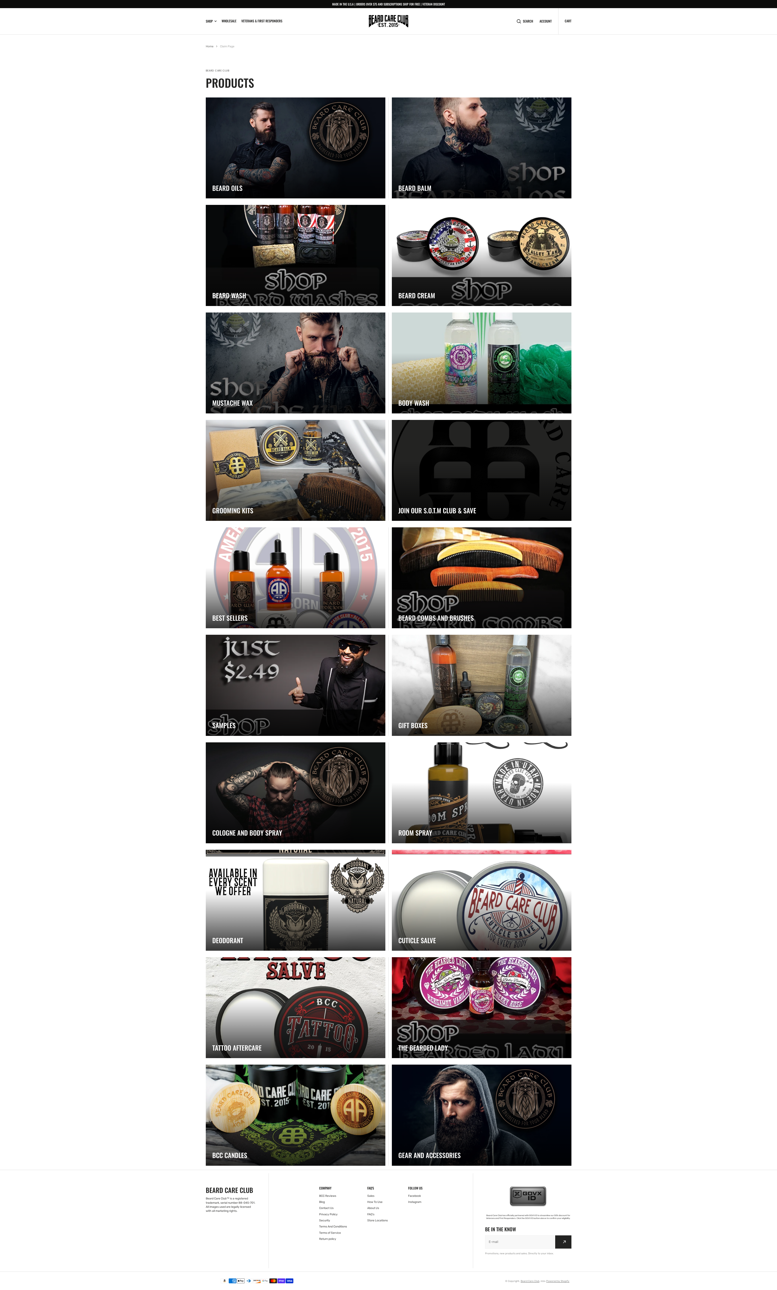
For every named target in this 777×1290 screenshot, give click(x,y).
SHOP (209, 21)
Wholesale (229, 20)
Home (209, 46)
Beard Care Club (530, 1281)
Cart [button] (568, 20)
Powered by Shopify (557, 1281)
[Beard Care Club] (388, 21)
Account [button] (546, 21)
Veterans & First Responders (261, 20)
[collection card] (295, 147)
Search (528, 21)
